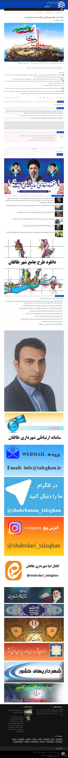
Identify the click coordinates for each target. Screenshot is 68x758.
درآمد (35, 739)
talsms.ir (51, 756)
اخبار (38, 12)
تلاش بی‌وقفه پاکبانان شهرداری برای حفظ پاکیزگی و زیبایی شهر (38, 226)
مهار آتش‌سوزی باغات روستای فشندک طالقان (51, 322)
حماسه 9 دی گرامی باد (59, 104)
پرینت (55, 20)
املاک (40, 739)
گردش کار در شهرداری (18, 741)
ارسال (60, 20)
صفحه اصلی (48, 12)
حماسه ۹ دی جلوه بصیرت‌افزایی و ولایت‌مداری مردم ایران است (44, 17)
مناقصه (43, 741)
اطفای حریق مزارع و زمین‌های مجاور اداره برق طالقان (50, 324)
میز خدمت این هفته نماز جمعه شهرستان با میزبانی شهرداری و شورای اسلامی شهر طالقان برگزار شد (30, 232)
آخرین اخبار (59, 739)
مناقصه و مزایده (35, 741)
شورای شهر (21, 739)
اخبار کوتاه (47, 739)
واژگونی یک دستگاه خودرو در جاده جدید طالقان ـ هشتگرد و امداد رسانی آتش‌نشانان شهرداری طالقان (41, 115)
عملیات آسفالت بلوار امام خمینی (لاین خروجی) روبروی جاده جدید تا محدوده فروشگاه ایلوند (42, 306)
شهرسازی (28, 739)
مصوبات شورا (59, 741)
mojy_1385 (20, 63)
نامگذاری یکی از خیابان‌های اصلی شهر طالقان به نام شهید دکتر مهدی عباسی (46, 118)
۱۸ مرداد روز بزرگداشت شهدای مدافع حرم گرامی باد (50, 298)
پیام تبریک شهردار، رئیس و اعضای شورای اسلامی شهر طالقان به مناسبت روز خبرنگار (33, 219)
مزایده (15, 739)
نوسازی (27, 741)
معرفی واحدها (50, 741)
